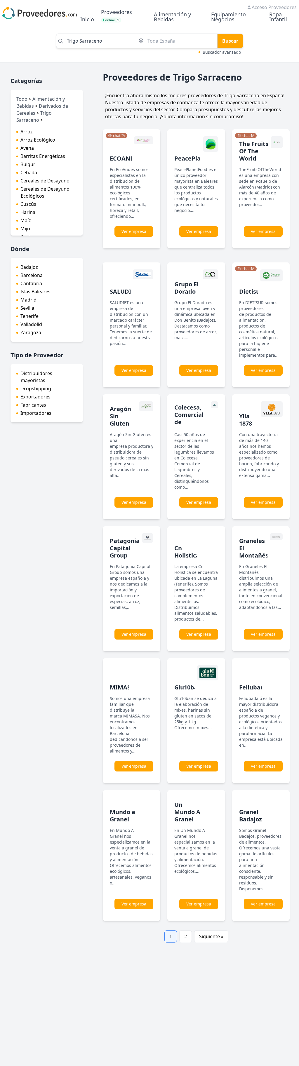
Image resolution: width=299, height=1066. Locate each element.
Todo (21, 99)
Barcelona (31, 275)
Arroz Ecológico (37, 140)
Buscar (230, 41)
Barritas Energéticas (42, 156)
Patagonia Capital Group (125, 548)
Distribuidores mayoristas (36, 377)
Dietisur (251, 291)
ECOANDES (125, 158)
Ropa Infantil (278, 17)
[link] (116, 135)
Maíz (25, 220)
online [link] (112, 20)
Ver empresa (133, 231)
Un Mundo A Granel (187, 812)
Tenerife (29, 316)
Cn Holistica (186, 551)
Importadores (35, 413)
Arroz (26, 131)
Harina (27, 212)
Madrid (28, 300)
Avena (27, 148)
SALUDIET (124, 291)
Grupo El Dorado (186, 287)
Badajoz (29, 267)
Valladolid (31, 324)
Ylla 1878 (245, 419)
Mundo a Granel (122, 815)
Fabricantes (33, 405)
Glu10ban (187, 687)
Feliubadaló (256, 687)
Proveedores (116, 12)
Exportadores (35, 396)
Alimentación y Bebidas (172, 17)
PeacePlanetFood (199, 158)
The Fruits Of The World (253, 151)
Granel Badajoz (250, 815)
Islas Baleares (35, 291)
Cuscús (28, 204)
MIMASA (122, 687)
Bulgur (27, 164)
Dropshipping (35, 388)
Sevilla (27, 308)
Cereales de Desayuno (44, 180)
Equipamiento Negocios (228, 17)
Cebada (28, 172)
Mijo (25, 228)
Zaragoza (30, 332)
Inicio (87, 19)
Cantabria (31, 283)
